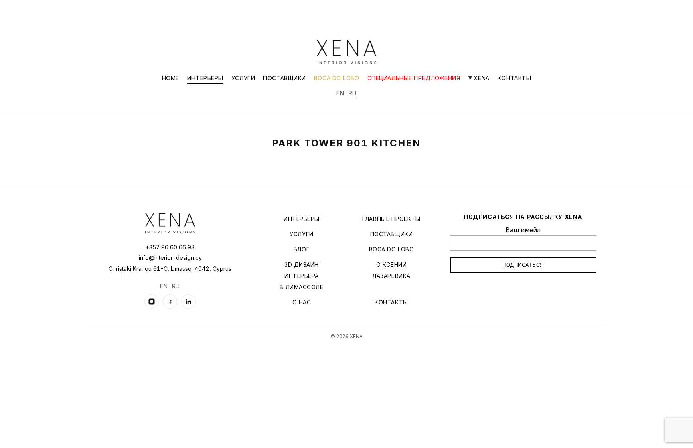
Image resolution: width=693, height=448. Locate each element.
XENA (481, 78)
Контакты (514, 78)
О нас (301, 302)
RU (353, 93)
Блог (302, 249)
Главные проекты (391, 218)
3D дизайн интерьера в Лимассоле (301, 275)
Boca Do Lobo (336, 78)
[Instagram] (151, 301)
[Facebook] (170, 301)
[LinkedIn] (188, 301)
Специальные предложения (413, 78)
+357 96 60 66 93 (170, 247)
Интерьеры (205, 78)
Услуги (243, 78)
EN (340, 93)
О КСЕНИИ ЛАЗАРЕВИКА (391, 270)
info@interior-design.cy (170, 257)
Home (170, 78)
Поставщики (284, 78)
